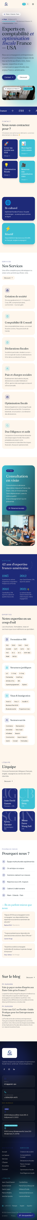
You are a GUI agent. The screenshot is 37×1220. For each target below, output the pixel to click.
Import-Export (22, 737)
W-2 (13, 653)
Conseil (15, 741)
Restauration (20, 726)
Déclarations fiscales (27, 1161)
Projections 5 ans (24, 709)
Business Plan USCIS (12, 705)
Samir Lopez (6, 1189)
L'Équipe (5, 1162)
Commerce (9, 726)
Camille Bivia (23, 1182)
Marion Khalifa (7, 1193)
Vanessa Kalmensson (26, 1193)
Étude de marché (11, 709)
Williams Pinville (24, 1189)
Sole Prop (19, 677)
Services (5, 1159)
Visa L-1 (16, 701)
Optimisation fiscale (27, 1169)
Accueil (4, 1152)
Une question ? (27, 1215)
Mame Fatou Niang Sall (26, 1186)
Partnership (9, 677)
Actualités (5, 1166)
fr (24, 4)
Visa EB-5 (25, 701)
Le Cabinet (5, 1155)
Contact (8, 77)
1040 (26, 645)
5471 (15, 649)
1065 (19, 645)
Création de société (27, 1152)
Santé (8, 741)
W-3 (19, 653)
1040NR (8, 649)
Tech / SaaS (19, 730)
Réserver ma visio (17, 508)
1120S (13, 645)
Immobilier (9, 730)
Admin (6, 1216)
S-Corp (21, 673)
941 (28, 649)
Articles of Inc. (10, 681)
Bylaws (24, 684)
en (27, 4)
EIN (19, 681)
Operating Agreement (12, 684)
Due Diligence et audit (27, 1173)
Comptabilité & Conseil (25, 1156)
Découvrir (23, 77)
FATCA (14, 656)
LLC (7, 673)
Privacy (13, 1216)
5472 (22, 649)
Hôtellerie (9, 733)
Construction (10, 737)
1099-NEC (27, 653)
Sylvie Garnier (6, 1186)
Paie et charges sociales (25, 1165)
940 (7, 653)
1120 (7, 645)
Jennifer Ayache (7, 1196)
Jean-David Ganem (8, 1182)
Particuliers (24, 741)
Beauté (17, 733)
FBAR (7, 656)
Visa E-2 (8, 701)
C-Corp (13, 673)
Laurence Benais (24, 1196)
